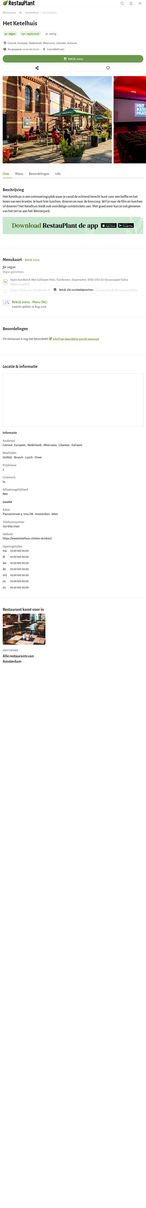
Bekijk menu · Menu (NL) (29, 301)
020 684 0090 (11, 526)
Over (6, 173)
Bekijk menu (75, 59)
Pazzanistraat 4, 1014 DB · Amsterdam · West (30, 514)
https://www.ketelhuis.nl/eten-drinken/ (27, 538)
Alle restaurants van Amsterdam (18, 658)
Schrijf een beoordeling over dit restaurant (76, 339)
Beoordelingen (39, 173)
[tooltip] (108, 68)
